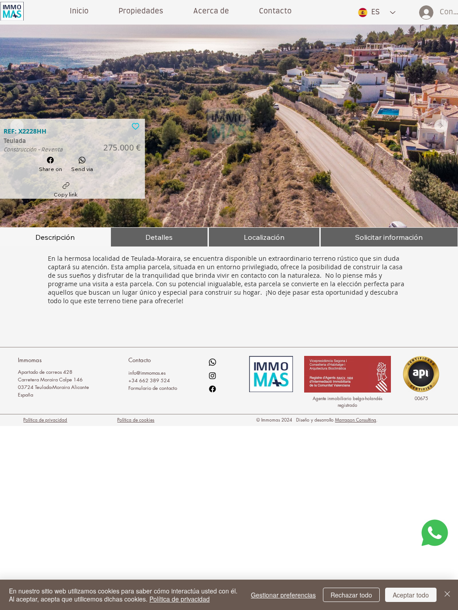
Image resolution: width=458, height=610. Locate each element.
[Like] (135, 125)
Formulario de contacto (152, 387)
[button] (211, 11)
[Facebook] (212, 388)
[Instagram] (212, 375)
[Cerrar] (447, 595)
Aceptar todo (411, 594)
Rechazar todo (351, 594)
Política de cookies (135, 419)
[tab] (55, 237)
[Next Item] (441, 126)
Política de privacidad (45, 419)
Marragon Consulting (355, 419)
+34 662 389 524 (149, 380)
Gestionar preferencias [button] (283, 594)
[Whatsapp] (212, 362)
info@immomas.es (146, 372)
